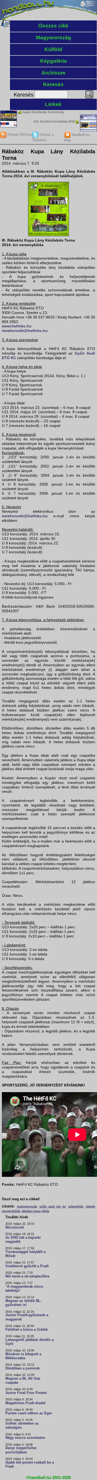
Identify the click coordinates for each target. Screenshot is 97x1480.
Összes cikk (53, 26)
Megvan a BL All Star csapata (22, 1381)
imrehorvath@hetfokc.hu (25, 330)
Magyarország (53, 37)
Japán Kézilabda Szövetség (43, 112)
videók (90, 1206)
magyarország (27, 1206)
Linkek (53, 104)
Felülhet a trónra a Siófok (26, 1330)
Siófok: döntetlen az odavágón (22, 1425)
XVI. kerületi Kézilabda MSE (54, 121)
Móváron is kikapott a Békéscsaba (23, 1356)
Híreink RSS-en (19, 135)
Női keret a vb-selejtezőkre (27, 1276)
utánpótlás (76, 1206)
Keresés (53, 84)
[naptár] (6, 26)
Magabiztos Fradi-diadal (25, 1403)
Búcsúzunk (14, 1227)
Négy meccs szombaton (25, 1438)
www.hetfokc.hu (17, 326)
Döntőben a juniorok (22, 1368)
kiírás (45, 1211)
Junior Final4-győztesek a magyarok (26, 1317)
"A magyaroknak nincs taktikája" (24, 1289)
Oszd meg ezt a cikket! (21, 1199)
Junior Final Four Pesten (26, 1393)
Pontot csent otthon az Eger (28, 1413)
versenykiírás (11, 1211)
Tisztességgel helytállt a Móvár (25, 1254)
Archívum (53, 73)
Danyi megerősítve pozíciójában (20, 1450)
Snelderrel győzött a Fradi (27, 1266)
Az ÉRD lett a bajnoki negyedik (23, 1240)
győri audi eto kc (52, 1206)
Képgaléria (53, 61)
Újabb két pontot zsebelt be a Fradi (29, 1464)
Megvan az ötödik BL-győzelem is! (23, 1303)
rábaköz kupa (31, 1211)
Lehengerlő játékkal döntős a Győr (29, 1342)
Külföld (53, 49)
